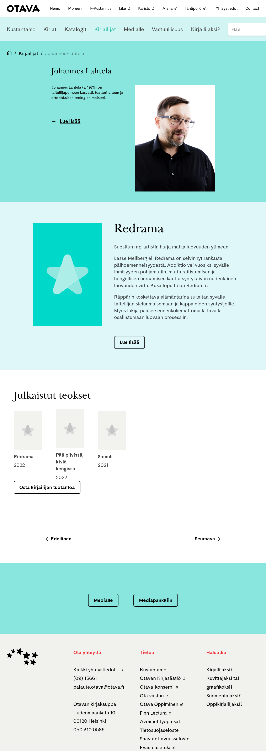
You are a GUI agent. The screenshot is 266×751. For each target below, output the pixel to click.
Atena (168, 8)
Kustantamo (21, 29)
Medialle (134, 29)
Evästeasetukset (158, 747)
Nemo (55, 8)
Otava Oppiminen (159, 704)
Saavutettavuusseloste (165, 739)
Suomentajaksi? (223, 696)
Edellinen (60, 539)
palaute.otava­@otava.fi (98, 687)
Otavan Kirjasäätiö (160, 678)
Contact (252, 8)
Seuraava (205, 539)
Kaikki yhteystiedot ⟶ (98, 670)
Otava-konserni (157, 687)
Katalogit (75, 29)
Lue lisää (70, 121)
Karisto (144, 8)
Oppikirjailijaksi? (224, 704)
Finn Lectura (153, 713)
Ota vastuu (152, 696)
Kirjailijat (105, 29)
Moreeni (75, 8)
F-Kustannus (101, 8)
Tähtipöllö (193, 8)
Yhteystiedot (227, 8)
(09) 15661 (85, 678)
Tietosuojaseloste (159, 730)
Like (122, 8)
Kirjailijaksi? (205, 29)
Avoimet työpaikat (160, 721)
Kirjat (50, 29)
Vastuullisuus (167, 29)
